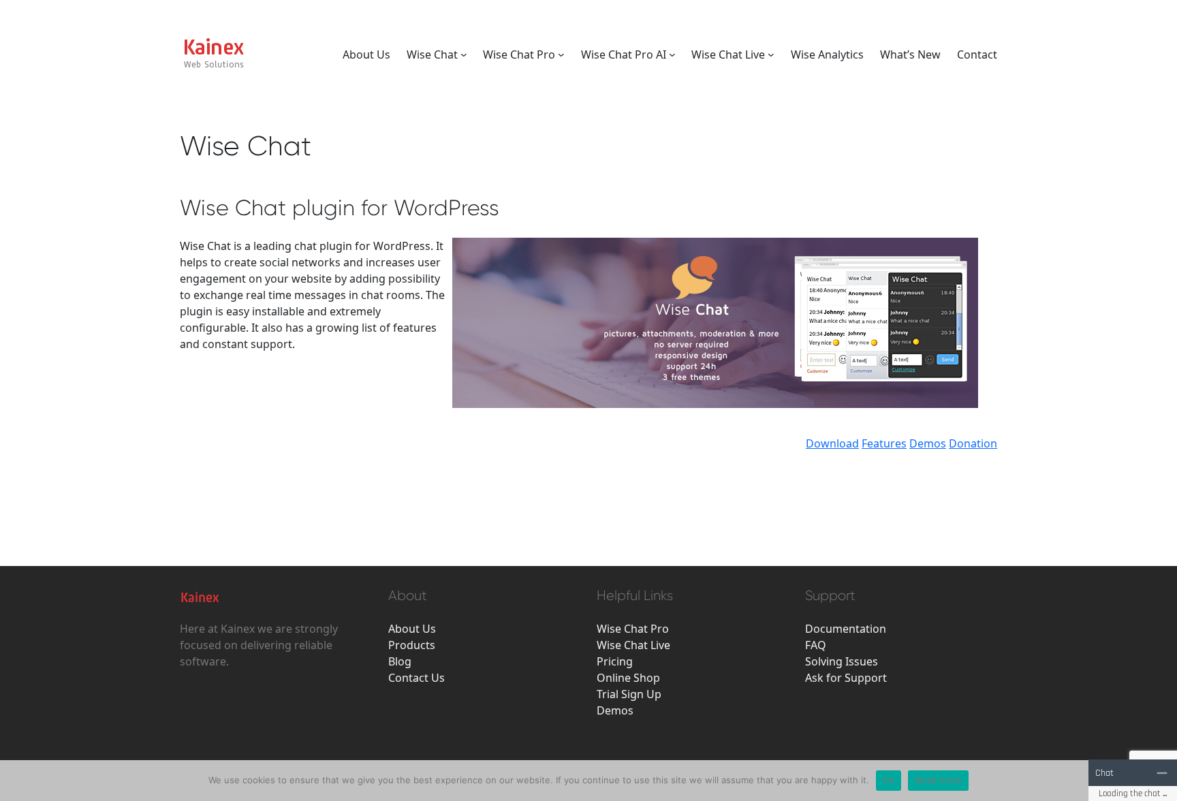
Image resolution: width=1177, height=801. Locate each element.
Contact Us (416, 677)
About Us (412, 628)
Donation (973, 443)
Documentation (845, 628)
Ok (889, 779)
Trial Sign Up (629, 694)
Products (411, 645)
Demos (927, 443)
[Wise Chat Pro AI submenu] (672, 54)
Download (832, 443)
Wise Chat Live (728, 54)
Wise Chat (432, 54)
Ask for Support (846, 677)
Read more (938, 779)
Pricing (615, 661)
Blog (399, 661)
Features (884, 443)
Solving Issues (841, 661)
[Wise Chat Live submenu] (771, 54)
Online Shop (628, 677)
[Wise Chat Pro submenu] (561, 54)
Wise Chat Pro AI (623, 54)
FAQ (815, 645)
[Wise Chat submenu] (463, 54)
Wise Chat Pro (519, 54)
